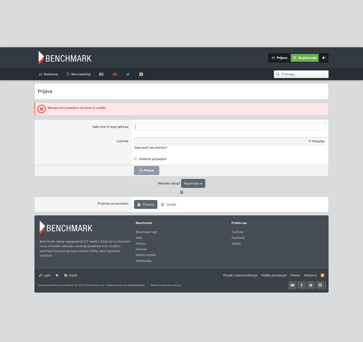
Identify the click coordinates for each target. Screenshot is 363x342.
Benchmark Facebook (141, 74)
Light (46, 275)
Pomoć (295, 275)
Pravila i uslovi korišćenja (240, 275)
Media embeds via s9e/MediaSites (126, 285)
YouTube (237, 232)
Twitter (236, 243)
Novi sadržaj (81, 74)
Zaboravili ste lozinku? (150, 148)
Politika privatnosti (274, 275)
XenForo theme (159, 285)
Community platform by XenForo (71, 285)
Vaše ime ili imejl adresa (110, 127)
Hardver (141, 249)
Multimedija (143, 260)
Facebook (238, 237)
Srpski (73, 275)
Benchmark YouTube (114, 74)
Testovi (141, 243)
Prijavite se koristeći (113, 203)
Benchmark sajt (101, 74)
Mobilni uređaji (145, 255)
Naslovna (51, 74)
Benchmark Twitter (127, 74)
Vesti (139, 237)
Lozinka (122, 141)
